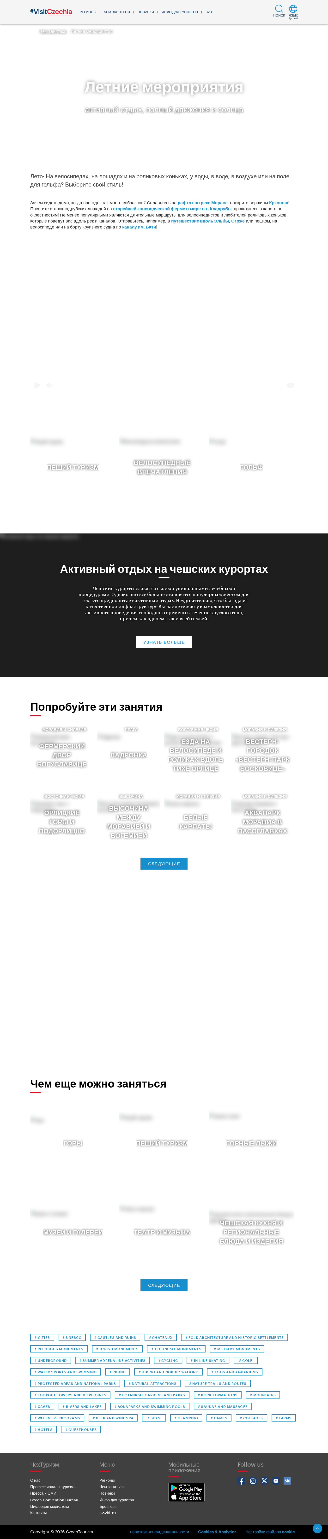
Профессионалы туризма (53, 1486)
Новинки (146, 12)
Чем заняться (117, 12)
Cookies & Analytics (217, 1531)
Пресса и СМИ (43, 1493)
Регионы (88, 12)
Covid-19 (107, 1512)
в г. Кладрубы (172, 208)
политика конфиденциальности (159, 1531)
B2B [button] (209, 12)
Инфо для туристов (180, 12)
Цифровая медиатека (49, 1506)
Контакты (38, 1512)
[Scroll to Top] (317, 1528)
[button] (279, 12)
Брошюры (108, 1506)
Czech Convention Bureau (54, 1500)
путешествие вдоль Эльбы (200, 220)
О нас (35, 1480)
